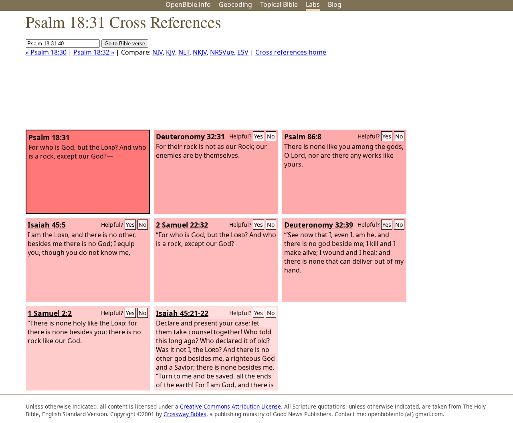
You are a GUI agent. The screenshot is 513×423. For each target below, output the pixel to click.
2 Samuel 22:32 (182, 225)
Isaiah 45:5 (47, 225)
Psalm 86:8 (302, 136)
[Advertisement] (432, 73)
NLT (184, 52)
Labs (313, 4)
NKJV (200, 52)
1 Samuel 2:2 (50, 313)
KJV (170, 52)
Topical (279, 4)
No (271, 136)
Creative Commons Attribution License (230, 406)
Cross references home (290, 52)
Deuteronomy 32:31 (190, 136)
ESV (242, 52)
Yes (258, 136)
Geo (235, 4)
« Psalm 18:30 (46, 52)
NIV (157, 52)
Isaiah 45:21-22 (182, 313)
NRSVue (222, 52)
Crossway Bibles (185, 414)
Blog (334, 4)
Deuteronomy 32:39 (318, 225)
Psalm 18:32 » (93, 52)
